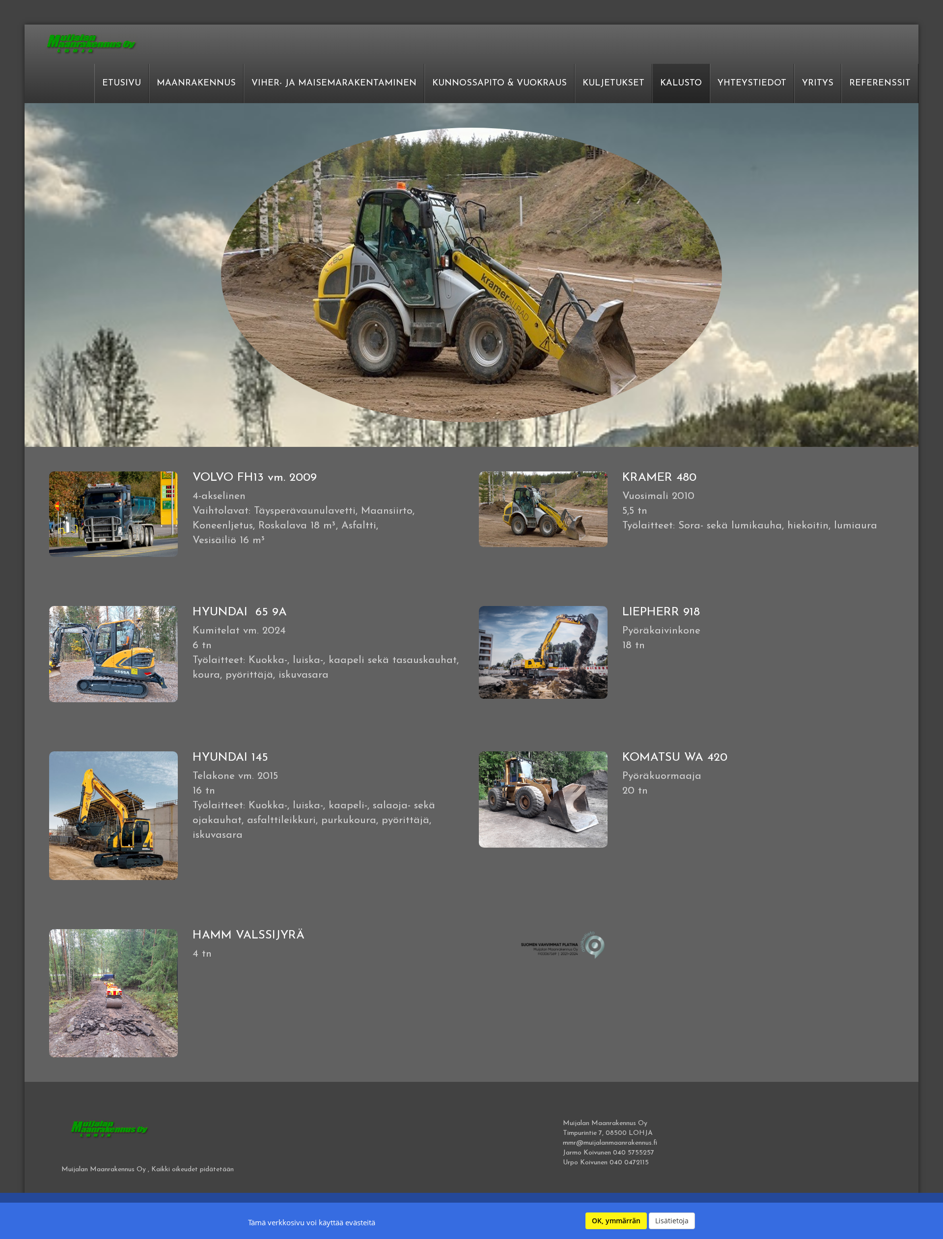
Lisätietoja (672, 1220)
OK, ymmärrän (616, 1220)
